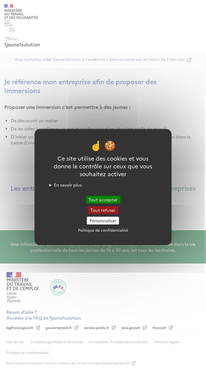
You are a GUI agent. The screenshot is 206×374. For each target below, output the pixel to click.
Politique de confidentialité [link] (103, 230)
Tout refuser (102, 210)
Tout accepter (102, 199)
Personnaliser (103, 220)
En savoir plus (68, 185)
